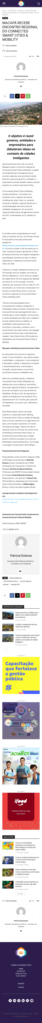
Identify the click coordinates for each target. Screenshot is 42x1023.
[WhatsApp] (28, 96)
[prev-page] (3, 649)
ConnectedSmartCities (10, 581)
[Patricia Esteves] (3, 45)
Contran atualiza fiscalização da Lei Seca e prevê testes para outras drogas (27, 860)
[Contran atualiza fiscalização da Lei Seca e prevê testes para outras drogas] (8, 860)
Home (4, 11)
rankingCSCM (15, 584)
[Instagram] (18, 1000)
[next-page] (7, 649)
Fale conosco (21, 976)
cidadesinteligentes (15, 578)
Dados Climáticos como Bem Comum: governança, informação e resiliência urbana (27, 872)
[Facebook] (12, 96)
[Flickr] (14, 1000)
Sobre (21, 969)
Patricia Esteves (11, 45)
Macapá (5, 584)
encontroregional (25, 581)
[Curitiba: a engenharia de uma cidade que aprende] (8, 627)
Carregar (20, 894)
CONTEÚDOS (12, 11)
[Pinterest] (22, 96)
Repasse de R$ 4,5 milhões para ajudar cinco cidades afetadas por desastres (26, 615)
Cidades (21, 11)
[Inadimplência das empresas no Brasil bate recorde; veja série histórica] (8, 885)
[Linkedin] (21, 85)
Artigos (21, 987)
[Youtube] (31, 1000)
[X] (17, 96)
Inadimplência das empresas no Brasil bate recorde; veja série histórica (26, 884)
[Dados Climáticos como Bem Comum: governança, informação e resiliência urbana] (8, 872)
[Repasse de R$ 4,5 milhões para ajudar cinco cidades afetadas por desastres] (8, 615)
